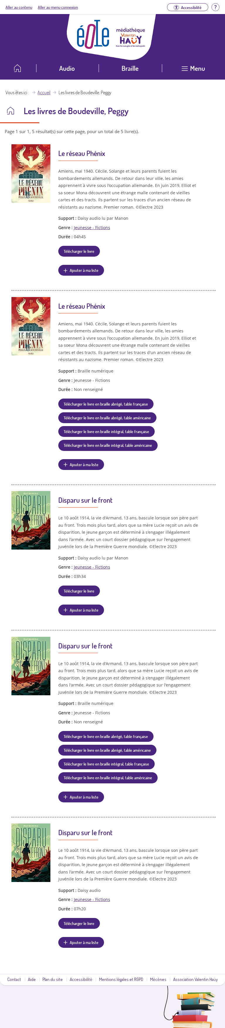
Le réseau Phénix (81, 153)
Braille (130, 68)
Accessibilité (81, 979)
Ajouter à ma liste (84, 270)
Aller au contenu (19, 7)
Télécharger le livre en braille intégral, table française (106, 431)
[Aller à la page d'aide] (215, 6)
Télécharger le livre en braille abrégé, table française (106, 403)
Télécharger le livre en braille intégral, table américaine (108, 445)
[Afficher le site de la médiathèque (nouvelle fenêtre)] (130, 45)
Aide (32, 979)
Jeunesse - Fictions (92, 227)
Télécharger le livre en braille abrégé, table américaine (107, 417)
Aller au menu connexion (58, 7)
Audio (67, 68)
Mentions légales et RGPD (121, 979)
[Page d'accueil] (93, 47)
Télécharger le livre (79, 251)
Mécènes (158, 979)
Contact (14, 979)
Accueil (44, 92)
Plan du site (52, 979)
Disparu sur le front (85, 499)
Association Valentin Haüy (195, 979)
